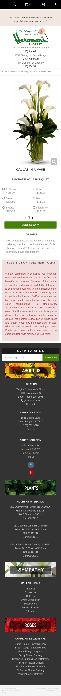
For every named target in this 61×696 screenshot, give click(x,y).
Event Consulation (30, 600)
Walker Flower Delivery (30, 674)
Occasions (14, 72)
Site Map (30, 611)
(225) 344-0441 (31, 51)
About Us (30, 588)
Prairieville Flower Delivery (30, 666)
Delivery (30, 596)
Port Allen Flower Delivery (30, 663)
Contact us (30, 592)
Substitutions (30, 603)
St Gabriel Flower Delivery (30, 670)
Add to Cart (30, 225)
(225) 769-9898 (31, 59)
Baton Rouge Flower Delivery (30, 644)
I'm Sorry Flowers (28, 72)
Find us (30, 404)
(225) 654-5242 (31, 66)
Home (4, 72)
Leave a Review (30, 607)
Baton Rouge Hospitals (30, 651)
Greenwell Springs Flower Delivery (30, 659)
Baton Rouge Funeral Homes (30, 647)
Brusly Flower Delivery (30, 655)
